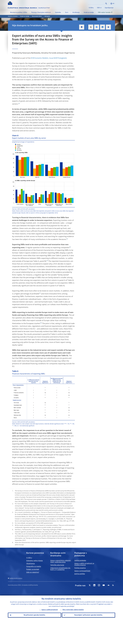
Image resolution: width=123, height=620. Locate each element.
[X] (90, 585)
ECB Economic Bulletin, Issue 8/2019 (45, 58)
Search (106, 3)
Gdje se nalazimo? (32, 572)
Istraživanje (76, 12)
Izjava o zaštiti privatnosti (50, 609)
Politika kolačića (80, 568)
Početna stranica (13, 16)
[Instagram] (99, 585)
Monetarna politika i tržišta (18, 12)
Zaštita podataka (80, 560)
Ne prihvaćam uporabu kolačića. (34, 615)
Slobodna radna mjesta (34, 560)
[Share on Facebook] (96, 27)
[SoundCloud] (108, 585)
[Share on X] (90, 27)
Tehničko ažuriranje (57, 565)
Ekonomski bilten (37, 16)
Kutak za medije (89, 12)
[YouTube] (104, 585)
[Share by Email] (108, 27)
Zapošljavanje (109, 7)
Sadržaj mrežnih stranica (16, 578)
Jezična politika (79, 574)
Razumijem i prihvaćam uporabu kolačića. (88, 615)
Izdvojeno (47, 16)
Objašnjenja (30, 563)
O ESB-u (91, 7)
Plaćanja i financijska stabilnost (41, 12)
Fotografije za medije (33, 566)
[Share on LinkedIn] (102, 27)
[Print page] (81, 27)
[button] (109, 3)
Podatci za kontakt (32, 569)
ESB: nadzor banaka (104, 12)
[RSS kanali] (113, 585)
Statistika (58, 12)
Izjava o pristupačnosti (82, 571)
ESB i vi (99, 7)
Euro (66, 12)
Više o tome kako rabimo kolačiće (73, 609)
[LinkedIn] (94, 585)
